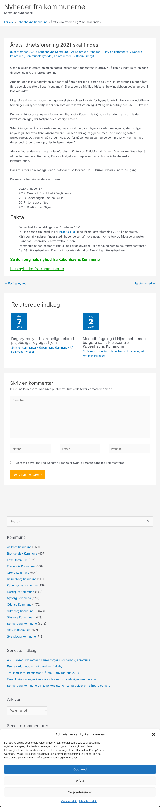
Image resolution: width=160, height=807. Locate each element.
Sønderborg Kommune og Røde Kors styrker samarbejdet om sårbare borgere (58, 685)
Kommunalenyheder (39, 56)
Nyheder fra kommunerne (44, 7)
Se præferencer (80, 792)
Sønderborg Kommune (22, 623)
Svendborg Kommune (21, 636)
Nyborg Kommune (19, 598)
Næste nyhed (144, 283)
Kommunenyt (85, 56)
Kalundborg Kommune (21, 579)
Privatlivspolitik (88, 801)
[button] (154, 734)
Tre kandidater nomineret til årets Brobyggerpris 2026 (43, 672)
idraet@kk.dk (67, 231)
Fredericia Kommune (21, 566)
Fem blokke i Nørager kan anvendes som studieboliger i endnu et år (52, 679)
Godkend (80, 769)
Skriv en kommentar (115, 52)
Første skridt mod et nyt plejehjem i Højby (34, 666)
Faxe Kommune (17, 560)
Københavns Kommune (53, 52)
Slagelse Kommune (19, 617)
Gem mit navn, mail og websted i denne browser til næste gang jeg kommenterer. (70, 462)
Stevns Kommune (19, 630)
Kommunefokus (64, 56)
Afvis (80, 781)
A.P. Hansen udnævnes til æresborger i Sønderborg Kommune (48, 660)
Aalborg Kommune (19, 547)
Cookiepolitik (69, 801)
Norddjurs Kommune (20, 592)
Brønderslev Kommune (22, 553)
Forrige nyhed (15, 283)
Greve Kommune (18, 572)
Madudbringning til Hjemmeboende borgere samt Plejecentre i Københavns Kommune (114, 342)
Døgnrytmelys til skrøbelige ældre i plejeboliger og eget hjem (42, 340)
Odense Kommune (19, 604)
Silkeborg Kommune (20, 611)
